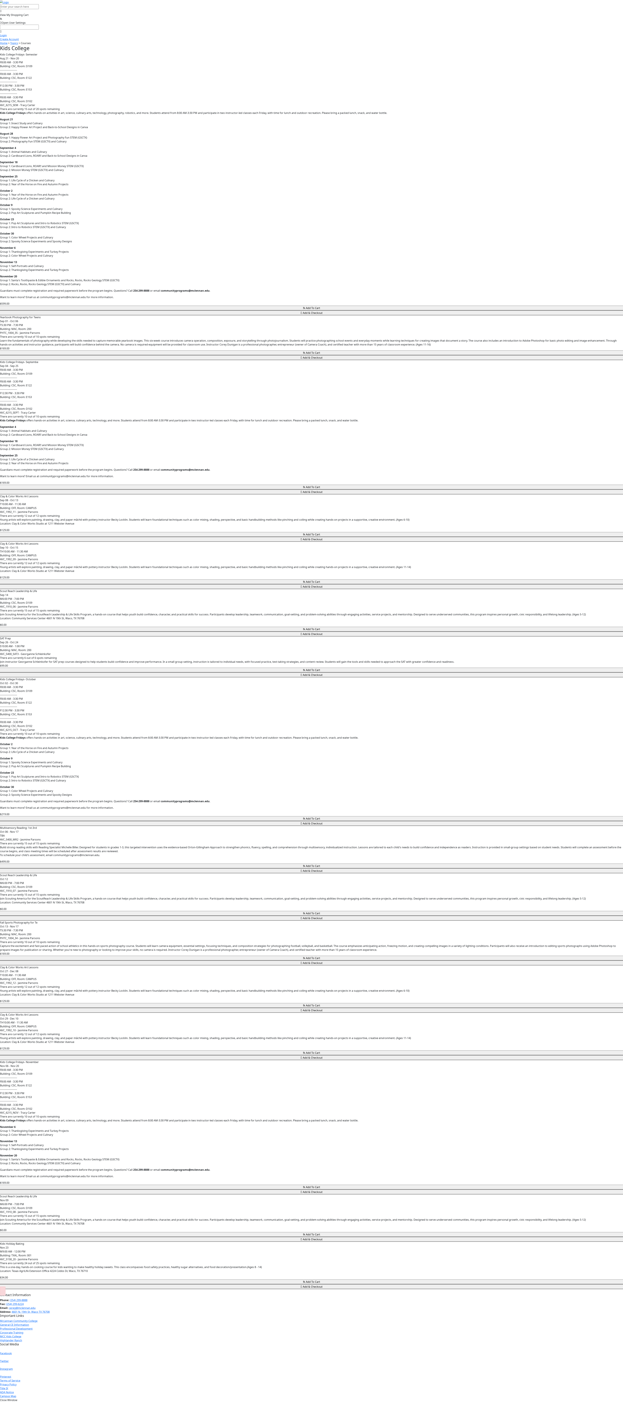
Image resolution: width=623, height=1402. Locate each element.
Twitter (4, 1361)
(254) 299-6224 (15, 1304)
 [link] (1, 11)
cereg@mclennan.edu (22, 1308)
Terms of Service (10, 1380)
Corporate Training (11, 1332)
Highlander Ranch (11, 1340)
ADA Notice (7, 1392)
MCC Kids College (10, 1336)
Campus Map (8, 1396)
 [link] (14, 17)
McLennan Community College (18, 1321)
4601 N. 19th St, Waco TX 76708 (31, 1312)
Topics (14, 43)
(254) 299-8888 (18, 1300)
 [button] (13, 22)
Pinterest (5, 1376)
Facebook (6, 1353)
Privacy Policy (8, 1384)
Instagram (6, 1369)
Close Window (8, 1400)
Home (3, 43)
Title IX (4, 1388)
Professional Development (16, 1328)
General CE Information (14, 1325)
